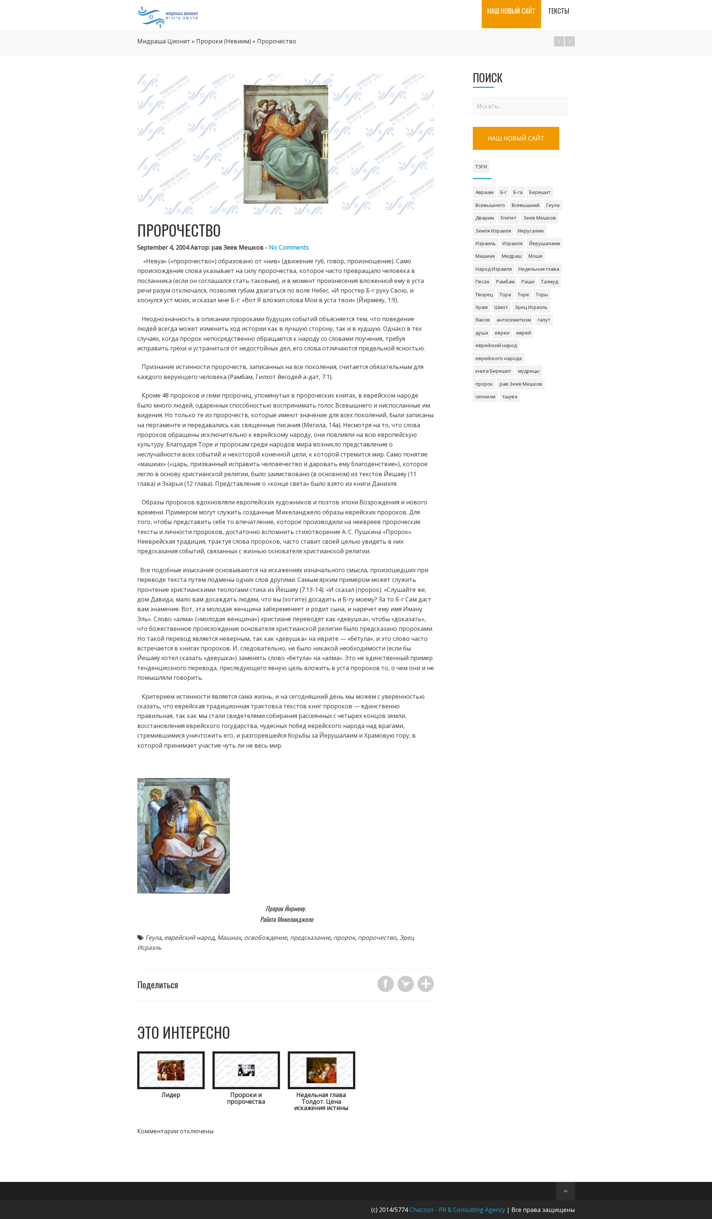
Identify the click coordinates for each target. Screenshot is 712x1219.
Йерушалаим (544, 243)
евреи (502, 332)
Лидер (170, 1095)
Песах (482, 281)
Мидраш (512, 256)
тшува (509, 396)
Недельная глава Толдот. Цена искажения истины (321, 1101)
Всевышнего (490, 205)
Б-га (518, 192)
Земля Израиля (493, 230)
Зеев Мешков (539, 217)
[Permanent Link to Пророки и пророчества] (246, 1087)
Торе (523, 294)
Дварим (484, 217)
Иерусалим (531, 230)
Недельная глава (538, 269)
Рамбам (505, 281)
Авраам (484, 192)
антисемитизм (514, 319)
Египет (509, 217)
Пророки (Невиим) (223, 41)
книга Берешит (493, 371)
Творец (484, 294)
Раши (527, 281)
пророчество (377, 937)
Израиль (485, 243)
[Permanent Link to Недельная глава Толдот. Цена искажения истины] (321, 1087)
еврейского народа (498, 358)
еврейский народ (189, 937)
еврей (523, 332)
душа (481, 332)
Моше (535, 256)
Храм (481, 307)
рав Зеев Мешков (521, 383)
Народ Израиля (493, 269)
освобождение (265, 937)
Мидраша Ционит (163, 41)
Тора (505, 294)
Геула (153, 937)
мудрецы (529, 371)
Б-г (503, 192)
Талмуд (549, 281)
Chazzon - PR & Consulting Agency (457, 1210)
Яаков (482, 319)
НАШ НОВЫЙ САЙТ (516, 138)
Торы (542, 294)
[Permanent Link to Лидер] (171, 1087)
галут (544, 319)
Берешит (540, 192)
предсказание (310, 937)
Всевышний (526, 205)
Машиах (229, 937)
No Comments (289, 247)
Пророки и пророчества (246, 1098)
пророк (344, 937)
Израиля (512, 243)
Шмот (501, 307)
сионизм (485, 396)
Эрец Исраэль (531, 307)
